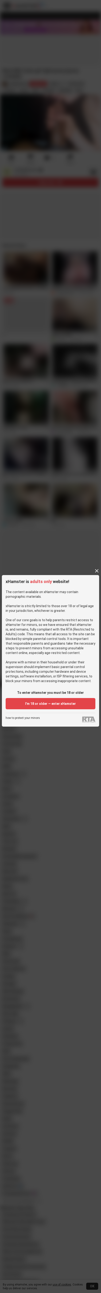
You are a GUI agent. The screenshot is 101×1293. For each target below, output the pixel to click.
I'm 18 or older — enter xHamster (50, 704)
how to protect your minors (23, 718)
